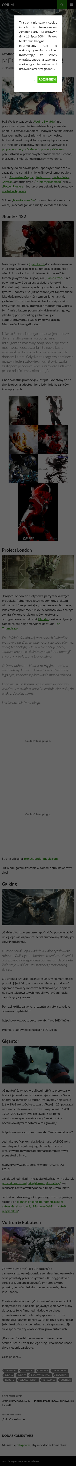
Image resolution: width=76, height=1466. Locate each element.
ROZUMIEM (47, 79)
